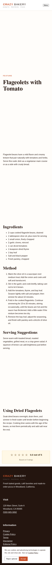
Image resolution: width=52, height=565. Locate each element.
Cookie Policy (9, 534)
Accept (23, 559)
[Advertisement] (26, 36)
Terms (5, 538)
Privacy (6, 531)
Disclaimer (8, 541)
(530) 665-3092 (10, 512)
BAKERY (14, 5)
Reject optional (11, 559)
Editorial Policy (10, 544)
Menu (46, 5)
